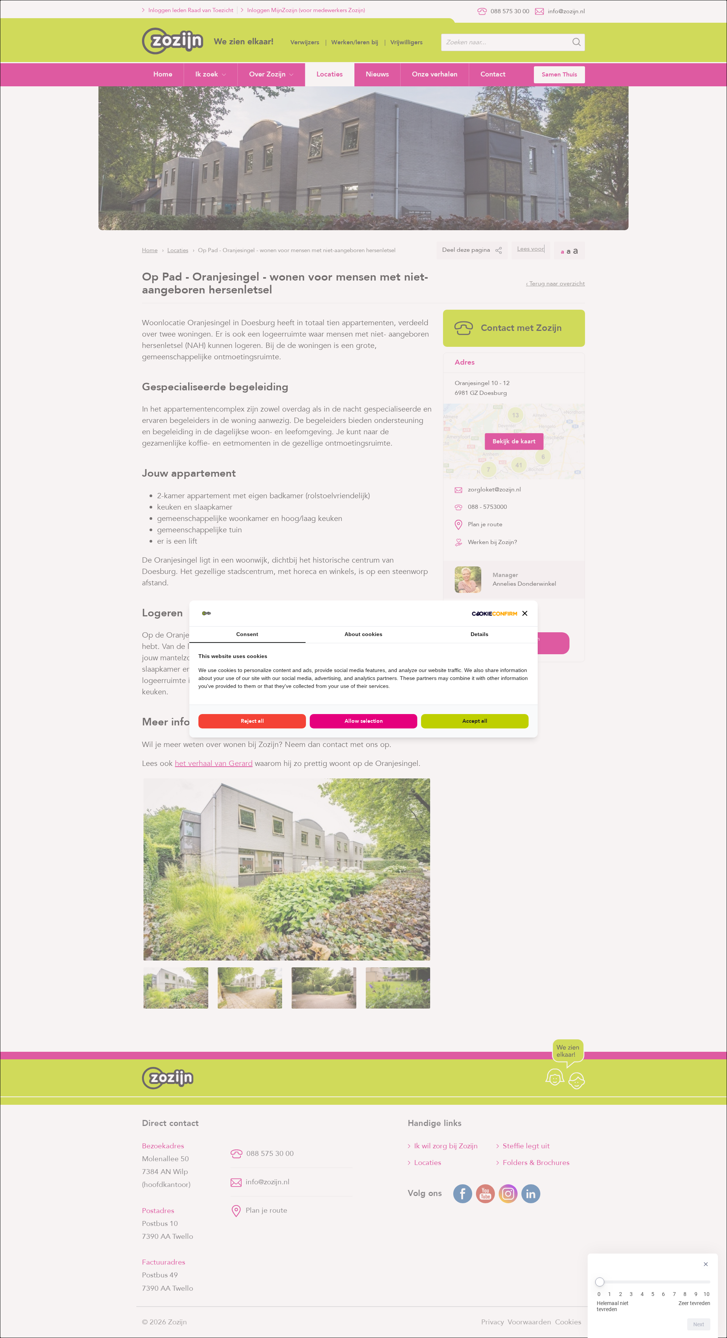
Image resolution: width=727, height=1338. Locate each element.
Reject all (252, 721)
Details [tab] (479, 634)
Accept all (474, 721)
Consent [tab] (247, 634)
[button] (525, 613)
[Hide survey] (705, 1264)
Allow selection (364, 721)
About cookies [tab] (363, 634)
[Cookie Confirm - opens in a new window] (494, 613)
